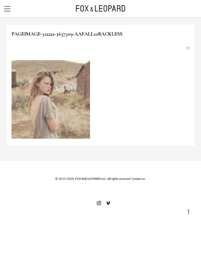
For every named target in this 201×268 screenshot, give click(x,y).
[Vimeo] (107, 203)
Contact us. (139, 179)
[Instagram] (99, 203)
